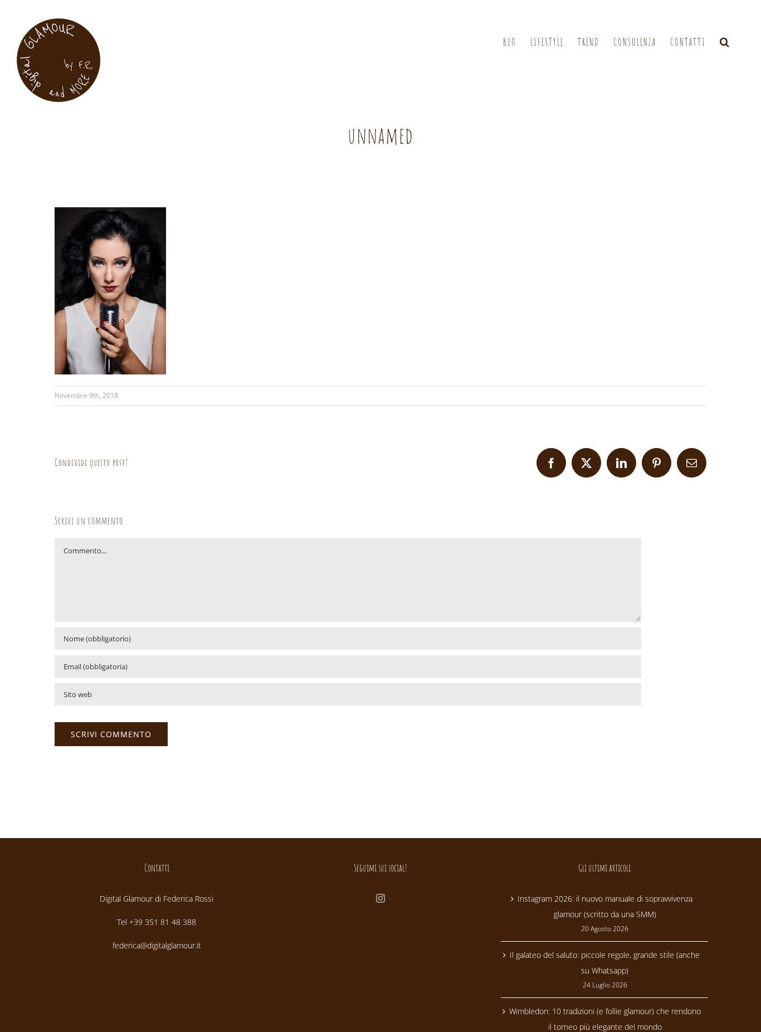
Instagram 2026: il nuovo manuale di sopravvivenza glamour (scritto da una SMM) (605, 906)
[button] (725, 42)
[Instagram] (380, 898)
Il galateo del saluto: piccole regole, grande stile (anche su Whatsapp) (605, 963)
